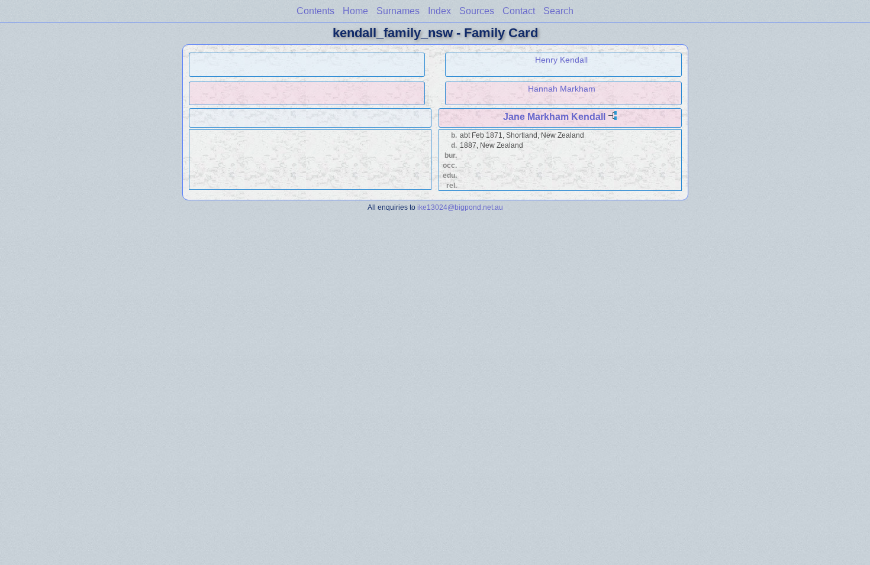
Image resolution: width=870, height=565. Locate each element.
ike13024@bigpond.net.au (460, 207)
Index (439, 11)
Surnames (398, 11)
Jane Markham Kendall (554, 117)
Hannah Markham (561, 88)
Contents (315, 11)
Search (558, 11)
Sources (476, 11)
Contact (518, 11)
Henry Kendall (561, 59)
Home (355, 11)
